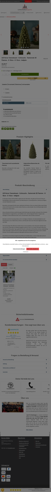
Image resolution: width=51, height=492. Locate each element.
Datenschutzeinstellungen (19, 249)
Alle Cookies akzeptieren (32, 249)
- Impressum (25, 251)
